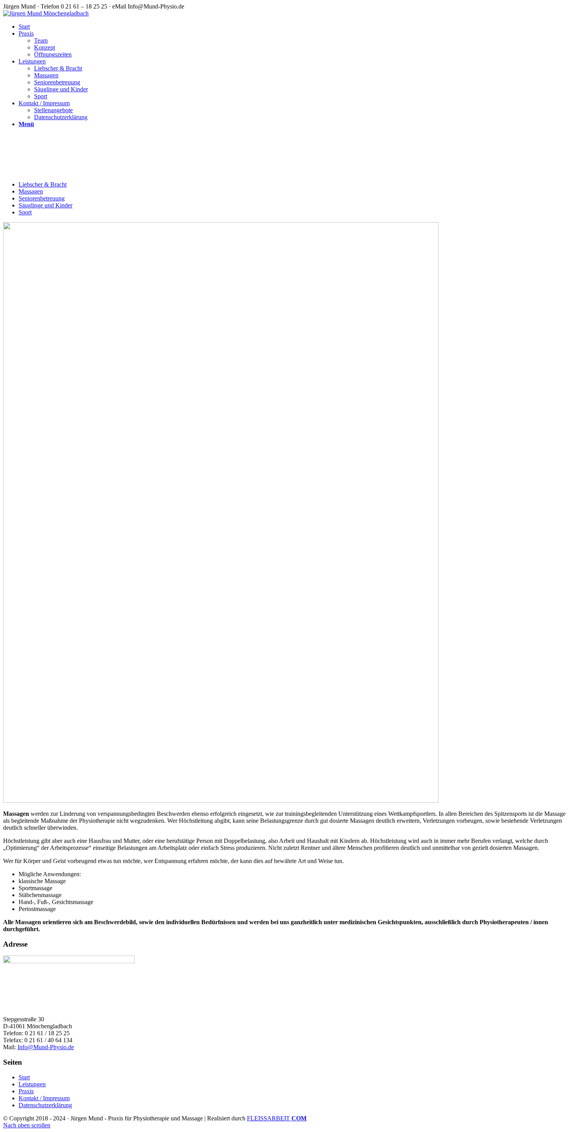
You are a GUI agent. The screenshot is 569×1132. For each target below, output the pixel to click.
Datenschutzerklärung (45, 1105)
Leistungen (32, 1084)
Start (24, 1077)
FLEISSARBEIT (277, 1118)
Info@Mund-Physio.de (45, 1047)
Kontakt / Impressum (44, 1098)
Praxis (26, 1091)
